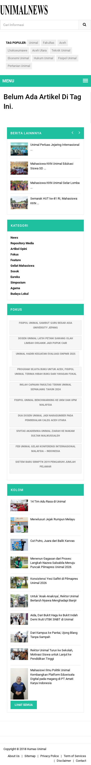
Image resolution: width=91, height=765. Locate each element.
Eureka (15, 277)
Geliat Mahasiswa (22, 265)
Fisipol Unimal (67, 58)
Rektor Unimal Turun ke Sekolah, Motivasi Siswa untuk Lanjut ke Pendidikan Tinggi (51, 654)
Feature (15, 260)
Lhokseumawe (17, 50)
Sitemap (29, 756)
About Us (14, 756)
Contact (81, 760)
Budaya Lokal (19, 293)
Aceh (62, 42)
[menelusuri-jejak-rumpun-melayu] (19, 524)
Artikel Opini (18, 249)
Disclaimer (64, 760)
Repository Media (22, 243)
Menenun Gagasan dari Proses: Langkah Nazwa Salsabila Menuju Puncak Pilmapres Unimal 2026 (52, 563)
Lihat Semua (24, 705)
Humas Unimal (36, 749)
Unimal (33, 42)
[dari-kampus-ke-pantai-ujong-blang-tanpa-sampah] (19, 636)
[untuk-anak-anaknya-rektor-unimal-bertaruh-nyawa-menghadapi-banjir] (19, 600)
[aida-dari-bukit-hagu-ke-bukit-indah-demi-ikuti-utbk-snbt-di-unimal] (19, 618)
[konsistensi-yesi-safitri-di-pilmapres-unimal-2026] (19, 582)
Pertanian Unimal (19, 66)
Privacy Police (49, 756)
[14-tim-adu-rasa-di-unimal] (19, 505)
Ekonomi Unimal (18, 58)
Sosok (14, 271)
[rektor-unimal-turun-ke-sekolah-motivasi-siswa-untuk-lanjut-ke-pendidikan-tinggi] (19, 654)
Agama (15, 288)
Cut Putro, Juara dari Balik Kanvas (52, 541)
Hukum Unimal (43, 58)
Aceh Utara (39, 50)
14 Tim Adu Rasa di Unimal (48, 501)
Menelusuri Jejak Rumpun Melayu (52, 519)
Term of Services (75, 756)
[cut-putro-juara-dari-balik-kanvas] (19, 544)
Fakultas (48, 42)
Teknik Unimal (61, 50)
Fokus (14, 254)
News (14, 237)
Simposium (17, 282)
